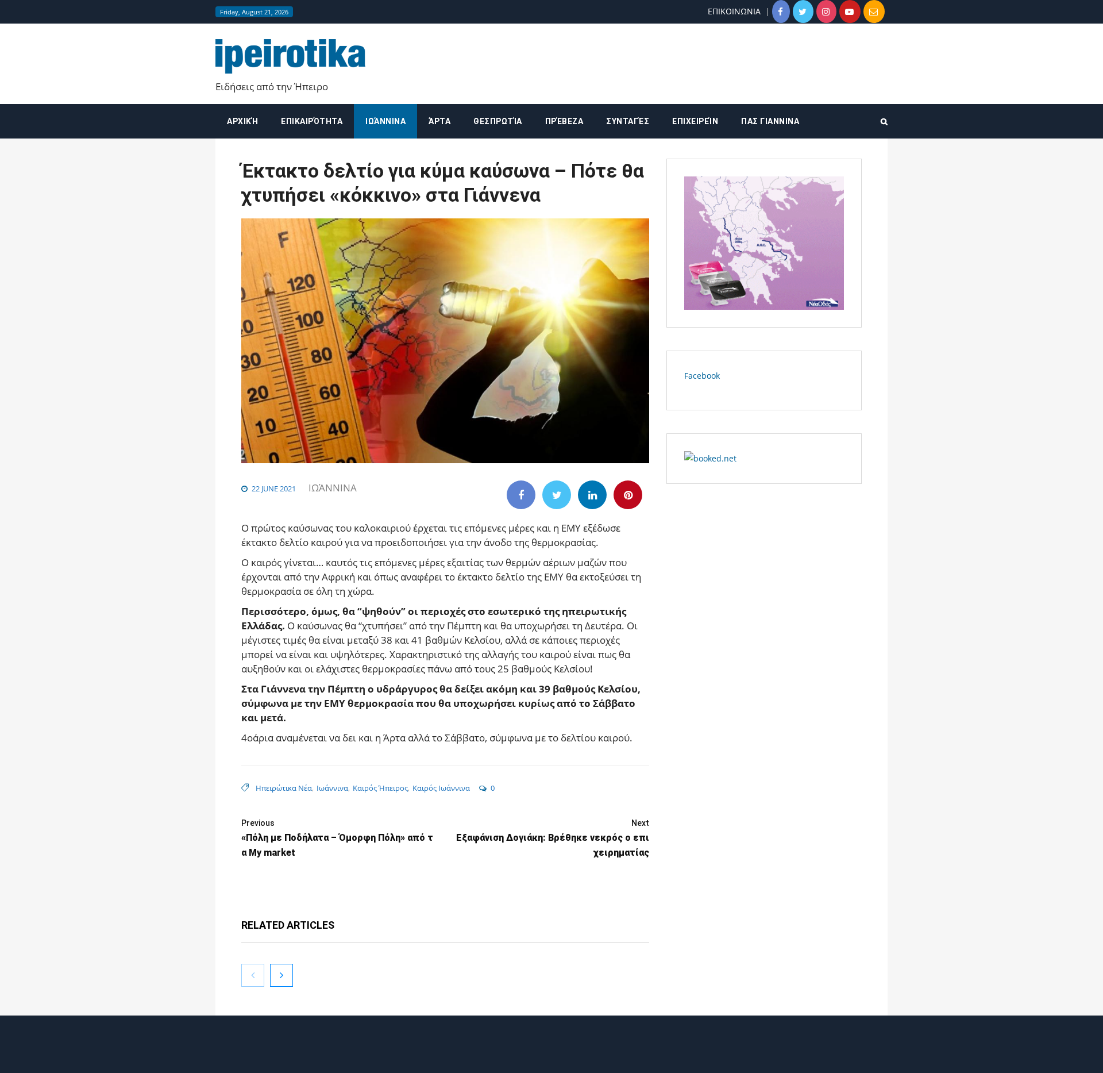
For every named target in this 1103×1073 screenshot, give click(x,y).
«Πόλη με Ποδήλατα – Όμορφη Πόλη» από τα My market (337, 838)
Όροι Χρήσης (551, 1054)
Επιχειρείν (695, 121)
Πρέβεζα (564, 121)
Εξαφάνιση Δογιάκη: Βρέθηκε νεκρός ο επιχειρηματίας (552, 838)
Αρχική (242, 121)
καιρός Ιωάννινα (441, 788)
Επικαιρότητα (311, 121)
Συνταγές (627, 121)
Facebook (702, 375)
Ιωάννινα (385, 121)
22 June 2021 (274, 488)
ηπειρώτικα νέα (284, 788)
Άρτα (439, 121)
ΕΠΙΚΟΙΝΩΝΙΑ (734, 11)
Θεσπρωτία (497, 121)
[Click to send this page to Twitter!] (556, 494)
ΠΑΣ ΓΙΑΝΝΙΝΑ (770, 121)
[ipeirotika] (290, 56)
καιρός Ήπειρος (380, 788)
